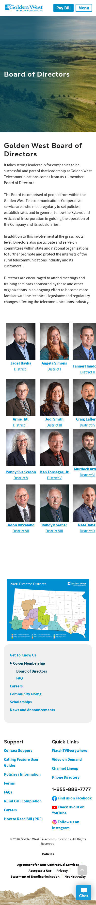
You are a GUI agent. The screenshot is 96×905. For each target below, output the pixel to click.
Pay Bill (63, 8)
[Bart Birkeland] (20, 502)
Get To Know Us (23, 655)
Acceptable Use (40, 870)
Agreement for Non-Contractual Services (48, 864)
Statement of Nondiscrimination (35, 876)
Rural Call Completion (23, 801)
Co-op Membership (29, 663)
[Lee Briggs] (54, 397)
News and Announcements (32, 709)
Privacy (62, 870)
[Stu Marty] (54, 446)
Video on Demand (67, 759)
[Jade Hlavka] (20, 341)
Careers (16, 686)
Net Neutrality (75, 876)
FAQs (8, 792)
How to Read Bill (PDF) (23, 818)
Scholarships (21, 702)
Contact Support (18, 750)
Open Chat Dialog (83, 892)
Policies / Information (22, 774)
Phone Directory (66, 777)
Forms (9, 783)
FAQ (19, 678)
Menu (84, 8)
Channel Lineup (65, 768)
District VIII (54, 531)
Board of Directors (31, 671)
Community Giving (26, 694)
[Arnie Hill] (20, 397)
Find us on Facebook (74, 798)
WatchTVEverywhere (69, 750)
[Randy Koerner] (54, 502)
